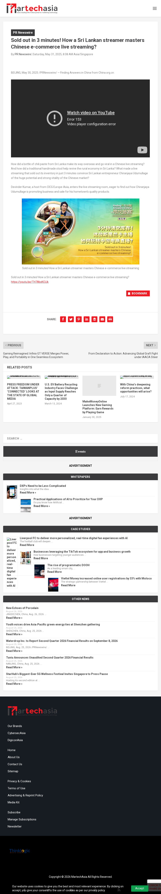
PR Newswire (23, 32)
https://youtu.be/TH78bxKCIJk (29, 281)
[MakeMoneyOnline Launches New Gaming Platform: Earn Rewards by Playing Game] (99, 386)
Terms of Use (16, 788)
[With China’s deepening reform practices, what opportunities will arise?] (137, 377)
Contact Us (15, 764)
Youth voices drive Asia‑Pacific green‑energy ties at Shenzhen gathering (53, 624)
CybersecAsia (17, 733)
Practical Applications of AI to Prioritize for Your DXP (68, 499)
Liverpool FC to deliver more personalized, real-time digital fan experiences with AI (74, 538)
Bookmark (139, 293)
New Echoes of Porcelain (22, 608)
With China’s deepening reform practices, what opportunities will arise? (136, 388)
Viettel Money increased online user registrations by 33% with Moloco (106, 578)
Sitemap (13, 771)
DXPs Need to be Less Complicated (43, 485)
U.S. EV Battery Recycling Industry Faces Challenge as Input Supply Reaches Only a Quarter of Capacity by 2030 (61, 391)
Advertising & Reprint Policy (25, 795)
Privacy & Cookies (19, 781)
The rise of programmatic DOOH (68, 565)
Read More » (28, 492)
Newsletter (15, 826)
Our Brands (15, 726)
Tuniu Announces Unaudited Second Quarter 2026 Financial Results (49, 657)
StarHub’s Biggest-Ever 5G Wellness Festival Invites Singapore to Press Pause (57, 674)
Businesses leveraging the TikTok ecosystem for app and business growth (82, 551)
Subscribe (14, 812)
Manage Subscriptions (22, 819)
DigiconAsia (15, 740)
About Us (14, 757)
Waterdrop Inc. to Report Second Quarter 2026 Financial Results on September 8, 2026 (62, 640)
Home (12, 750)
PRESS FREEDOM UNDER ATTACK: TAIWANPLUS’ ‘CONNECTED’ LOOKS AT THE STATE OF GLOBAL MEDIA (23, 391)
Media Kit (13, 802)
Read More (27, 545)
